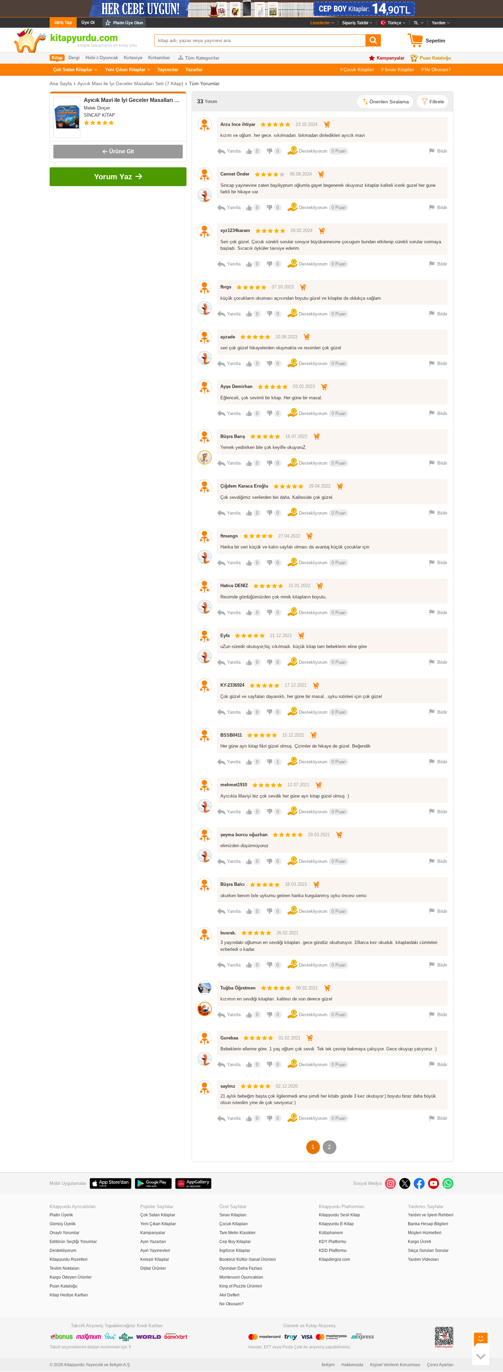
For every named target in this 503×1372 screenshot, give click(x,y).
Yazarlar (194, 69)
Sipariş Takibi (355, 23)
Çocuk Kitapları (359, 69)
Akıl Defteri (229, 1295)
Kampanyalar (390, 58)
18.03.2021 (296, 884)
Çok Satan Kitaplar (72, 69)
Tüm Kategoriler (202, 58)
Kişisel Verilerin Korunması (395, 1364)
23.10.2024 (307, 124)
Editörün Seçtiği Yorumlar (73, 1241)
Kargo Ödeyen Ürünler (71, 1277)
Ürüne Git (121, 151)
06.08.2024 (301, 174)
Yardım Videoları (423, 1259)
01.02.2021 (289, 1037)
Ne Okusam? (438, 69)
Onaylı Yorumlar (64, 1232)
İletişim (328, 1364)
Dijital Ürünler (153, 1268)
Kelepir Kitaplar (154, 1259)
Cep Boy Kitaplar (235, 1241)
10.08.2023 (286, 336)
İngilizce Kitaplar (234, 1250)
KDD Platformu (333, 1250)
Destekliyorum (63, 1250)
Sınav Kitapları (399, 69)
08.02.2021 (307, 988)
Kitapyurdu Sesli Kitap (339, 1215)
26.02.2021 (287, 932)
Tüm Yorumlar (204, 83)
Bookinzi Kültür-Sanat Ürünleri (247, 1259)
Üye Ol (87, 22)
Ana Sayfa (61, 83)
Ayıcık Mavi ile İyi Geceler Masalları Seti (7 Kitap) (130, 83)
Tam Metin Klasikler (237, 1232)
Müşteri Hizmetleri (424, 1232)
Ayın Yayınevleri (155, 1250)
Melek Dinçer (97, 108)
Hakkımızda (352, 1364)
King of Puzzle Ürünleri (240, 1286)
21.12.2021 (281, 635)
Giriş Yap (63, 22)
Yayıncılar (167, 69)
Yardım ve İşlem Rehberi (430, 1215)
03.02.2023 (304, 386)
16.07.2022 (296, 436)
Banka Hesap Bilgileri (428, 1223)
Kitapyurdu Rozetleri (69, 1259)
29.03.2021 (319, 834)
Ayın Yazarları (153, 1241)
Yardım (439, 23)
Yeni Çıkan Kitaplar (125, 69)
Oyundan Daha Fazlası (240, 1268)
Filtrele (436, 101)
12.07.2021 (298, 784)
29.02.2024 (301, 230)
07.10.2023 (283, 286)
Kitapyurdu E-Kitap (336, 1223)
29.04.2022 (320, 486)
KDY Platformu (332, 1241)
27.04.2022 (289, 536)
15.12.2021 (293, 735)
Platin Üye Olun (128, 23)
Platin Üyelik (61, 1215)
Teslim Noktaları (64, 1268)
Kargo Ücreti (419, 1241)
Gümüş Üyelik (63, 1223)
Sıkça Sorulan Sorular (428, 1250)
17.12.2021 (296, 685)
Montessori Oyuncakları (241, 1277)
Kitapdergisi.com (334, 1259)
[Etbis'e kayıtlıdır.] (444, 1337)
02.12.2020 (287, 1086)
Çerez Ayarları (440, 1364)
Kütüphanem (331, 1232)
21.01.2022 (299, 585)
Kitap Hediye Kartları (69, 1295)
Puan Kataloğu (435, 58)
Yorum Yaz (113, 176)
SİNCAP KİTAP (99, 115)
